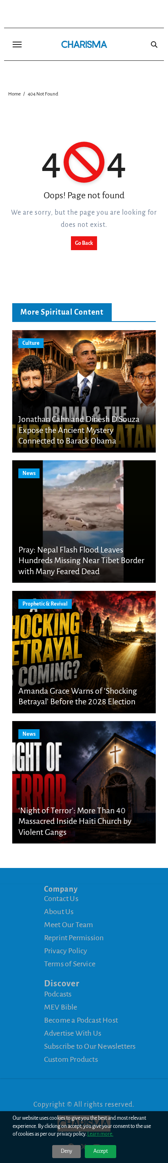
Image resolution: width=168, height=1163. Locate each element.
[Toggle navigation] (17, 44)
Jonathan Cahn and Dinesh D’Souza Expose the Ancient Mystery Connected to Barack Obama (78, 430)
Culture (31, 343)
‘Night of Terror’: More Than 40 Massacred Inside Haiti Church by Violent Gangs (74, 821)
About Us (59, 912)
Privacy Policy (66, 951)
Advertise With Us (72, 1033)
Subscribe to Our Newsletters (90, 1046)
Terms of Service (69, 964)
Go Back (84, 243)
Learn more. (100, 1134)
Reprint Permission (74, 938)
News (28, 473)
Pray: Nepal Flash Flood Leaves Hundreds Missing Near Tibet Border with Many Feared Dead (81, 560)
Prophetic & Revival (45, 604)
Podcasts (58, 994)
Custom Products (71, 1059)
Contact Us (61, 898)
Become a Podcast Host (81, 1020)
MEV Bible (60, 1007)
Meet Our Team (68, 925)
